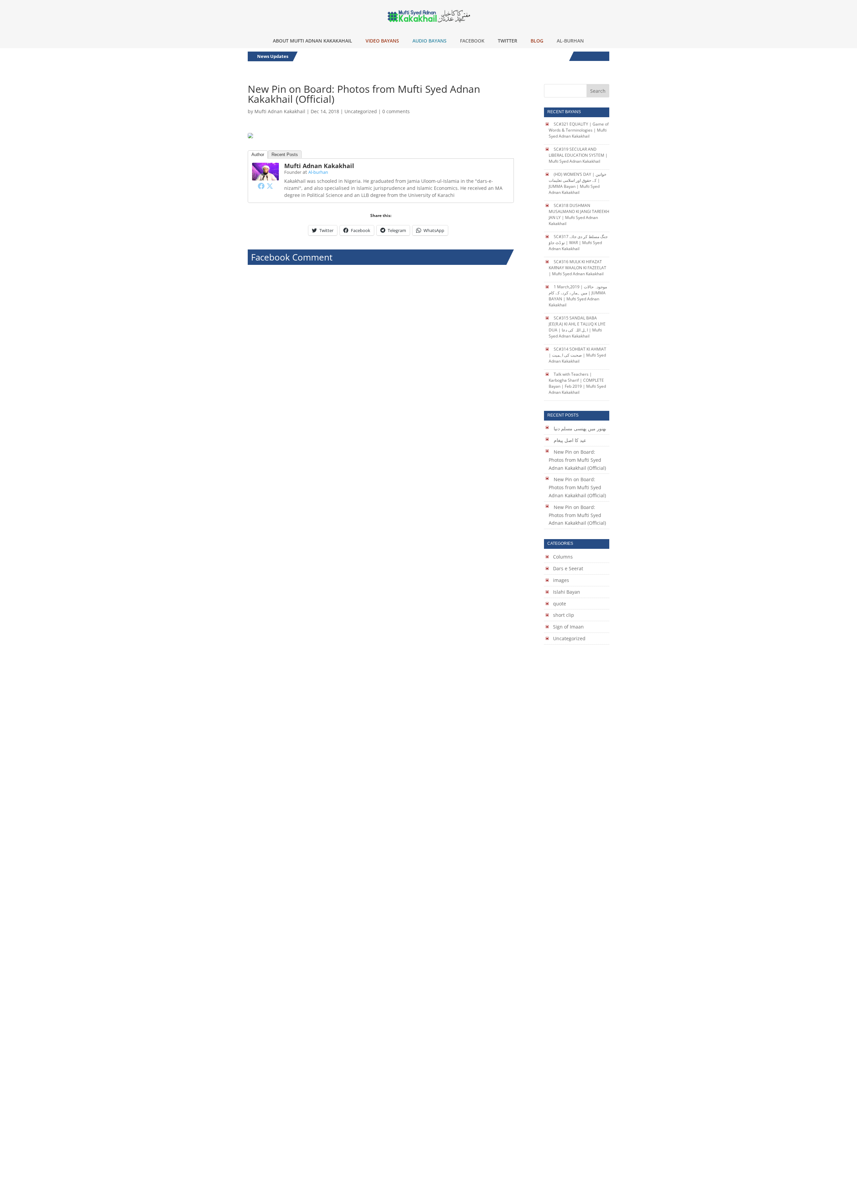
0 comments (396, 111)
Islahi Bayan (566, 592)
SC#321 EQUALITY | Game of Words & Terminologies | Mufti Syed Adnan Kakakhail (579, 130)
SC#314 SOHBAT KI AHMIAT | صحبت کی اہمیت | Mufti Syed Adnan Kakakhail (577, 355)
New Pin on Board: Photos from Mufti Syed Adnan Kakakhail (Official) (577, 460)
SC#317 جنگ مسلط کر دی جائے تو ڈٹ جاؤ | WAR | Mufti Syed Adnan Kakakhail (578, 242)
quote (559, 603)
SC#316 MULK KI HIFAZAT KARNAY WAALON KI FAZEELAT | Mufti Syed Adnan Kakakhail (577, 268)
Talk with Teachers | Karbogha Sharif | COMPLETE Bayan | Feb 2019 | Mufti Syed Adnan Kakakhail (577, 383)
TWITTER (507, 41)
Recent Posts (284, 154)
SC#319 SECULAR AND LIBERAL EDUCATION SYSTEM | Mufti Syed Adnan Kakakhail (578, 155)
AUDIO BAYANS (429, 41)
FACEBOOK (472, 41)
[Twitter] (270, 186)
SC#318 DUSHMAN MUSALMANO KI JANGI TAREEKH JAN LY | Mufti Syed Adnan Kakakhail (579, 214)
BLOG (537, 41)
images (561, 580)
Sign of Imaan (568, 626)
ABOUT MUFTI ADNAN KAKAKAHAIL (312, 41)
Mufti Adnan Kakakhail (279, 111)
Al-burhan (318, 172)
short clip (563, 615)
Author (257, 154)
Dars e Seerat (568, 568)
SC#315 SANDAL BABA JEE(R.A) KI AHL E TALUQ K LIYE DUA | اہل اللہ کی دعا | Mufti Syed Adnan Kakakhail (577, 327)
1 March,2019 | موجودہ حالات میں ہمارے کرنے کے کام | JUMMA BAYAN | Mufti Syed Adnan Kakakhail (578, 296)
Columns (563, 557)
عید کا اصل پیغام (570, 440)
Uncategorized (360, 111)
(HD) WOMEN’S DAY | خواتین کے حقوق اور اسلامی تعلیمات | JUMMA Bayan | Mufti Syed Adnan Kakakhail (577, 183)
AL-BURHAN (570, 41)
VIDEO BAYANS (382, 41)
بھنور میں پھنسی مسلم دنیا (580, 428)
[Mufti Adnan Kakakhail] (265, 176)
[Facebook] (261, 186)
